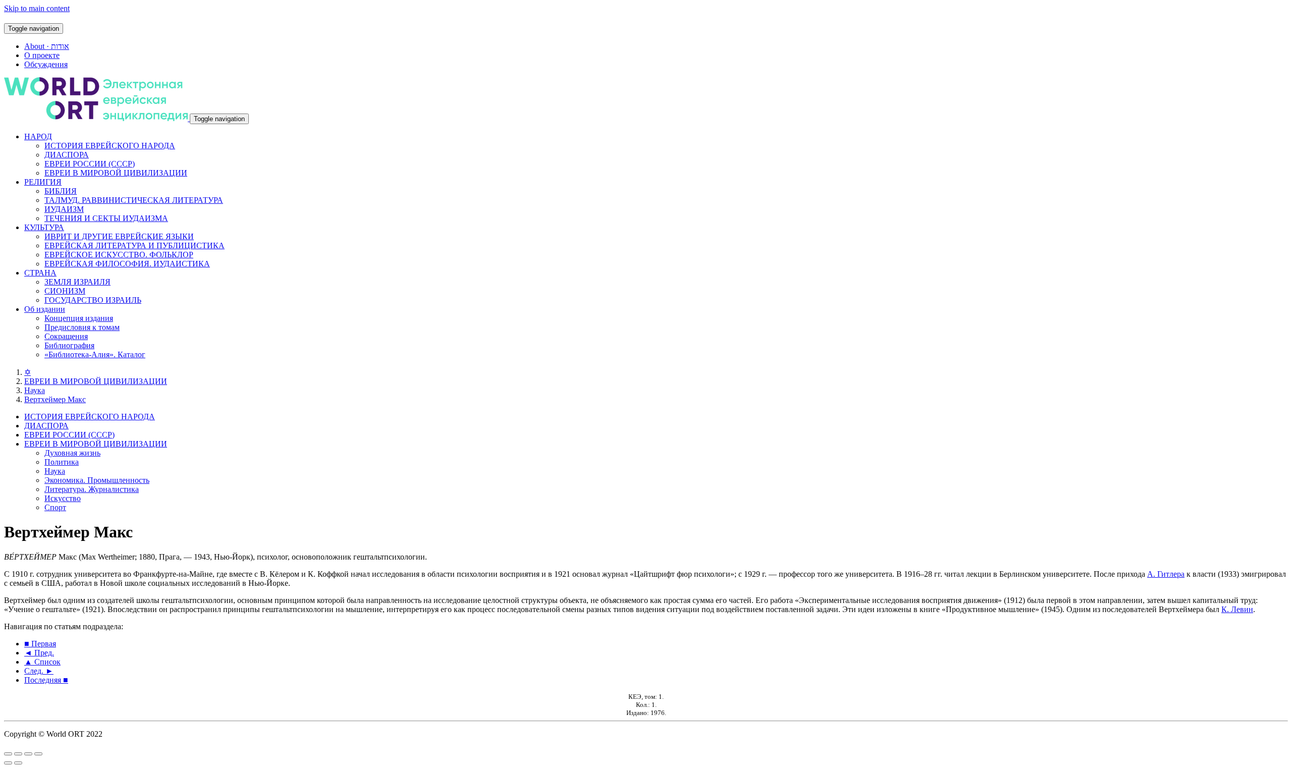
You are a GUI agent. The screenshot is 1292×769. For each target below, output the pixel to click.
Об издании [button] (44, 309)
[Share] (18, 753)
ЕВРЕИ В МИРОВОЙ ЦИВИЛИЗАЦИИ (115, 173)
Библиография (69, 345)
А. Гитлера (1166, 574)
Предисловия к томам (82, 327)
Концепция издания (78, 318)
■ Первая (40, 643)
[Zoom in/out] (38, 753)
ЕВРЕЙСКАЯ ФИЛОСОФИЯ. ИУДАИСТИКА (127, 263)
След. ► (38, 671)
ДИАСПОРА (66, 154)
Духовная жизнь (72, 453)
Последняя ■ (46, 680)
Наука (34, 390)
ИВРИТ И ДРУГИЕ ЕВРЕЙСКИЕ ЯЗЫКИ (119, 236)
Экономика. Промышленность (96, 480)
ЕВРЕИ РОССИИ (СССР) (89, 163)
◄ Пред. (39, 652)
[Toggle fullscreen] (28, 753)
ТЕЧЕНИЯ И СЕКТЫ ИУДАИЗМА (106, 218)
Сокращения (66, 336)
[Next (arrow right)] (18, 762)
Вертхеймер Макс (55, 399)
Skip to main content (37, 8)
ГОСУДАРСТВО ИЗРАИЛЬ (92, 300)
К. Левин (1237, 609)
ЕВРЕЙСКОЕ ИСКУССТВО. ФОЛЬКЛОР (118, 254)
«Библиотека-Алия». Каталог (94, 354)
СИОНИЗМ (64, 291)
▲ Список (42, 661)
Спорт (55, 507)
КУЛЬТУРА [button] (44, 227)
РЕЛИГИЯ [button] (43, 182)
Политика (61, 462)
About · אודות (46, 46)
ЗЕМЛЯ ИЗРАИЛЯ (77, 282)
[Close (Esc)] (8, 753)
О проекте (42, 55)
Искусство (62, 498)
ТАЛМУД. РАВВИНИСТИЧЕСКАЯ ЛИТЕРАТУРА (133, 200)
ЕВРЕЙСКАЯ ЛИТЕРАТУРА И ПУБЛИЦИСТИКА (134, 245)
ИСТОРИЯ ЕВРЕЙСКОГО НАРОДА (109, 145)
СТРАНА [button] (40, 272)
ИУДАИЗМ (64, 209)
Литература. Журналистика (91, 489)
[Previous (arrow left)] (8, 762)
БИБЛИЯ (60, 191)
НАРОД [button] (38, 136)
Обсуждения (46, 64)
